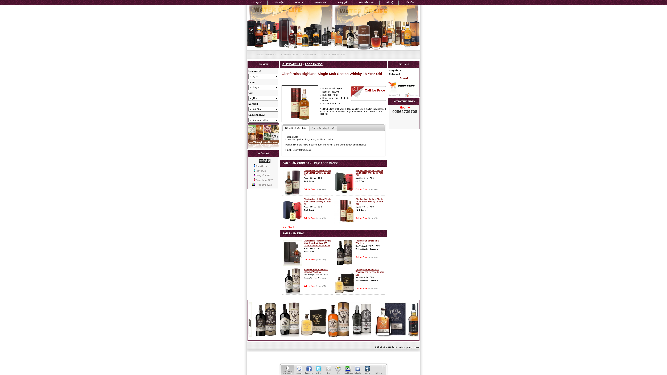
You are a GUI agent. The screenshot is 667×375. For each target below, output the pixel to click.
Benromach (309, 55)
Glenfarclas (288, 55)
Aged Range (314, 64)
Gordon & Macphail (331, 55)
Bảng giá (342, 2)
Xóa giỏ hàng (413, 95)
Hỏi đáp (299, 2)
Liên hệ (389, 2)
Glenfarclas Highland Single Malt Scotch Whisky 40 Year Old (369, 173)
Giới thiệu (278, 2)
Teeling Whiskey (265, 55)
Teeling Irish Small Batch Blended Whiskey (316, 270)
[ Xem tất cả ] (288, 227)
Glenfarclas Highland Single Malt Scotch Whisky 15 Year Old (317, 173)
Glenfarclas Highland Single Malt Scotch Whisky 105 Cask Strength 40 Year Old (317, 243)
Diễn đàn (409, 2)
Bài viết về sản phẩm (296, 128)
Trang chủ (257, 2)
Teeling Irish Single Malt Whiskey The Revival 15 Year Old (370, 272)
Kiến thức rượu (366, 2)
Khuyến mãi (320, 2)
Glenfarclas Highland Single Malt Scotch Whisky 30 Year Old (317, 201)
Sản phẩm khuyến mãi (323, 128)
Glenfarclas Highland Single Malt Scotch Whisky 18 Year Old (369, 201)
